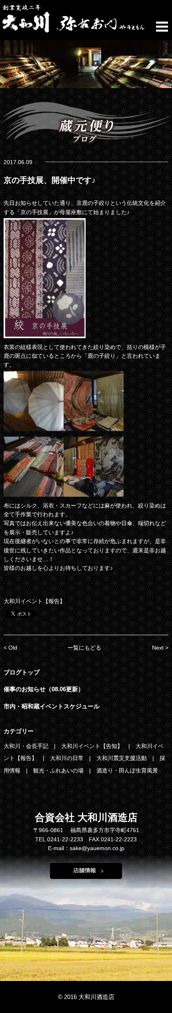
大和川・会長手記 (27, 746)
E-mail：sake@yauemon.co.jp (86, 848)
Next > (160, 647)
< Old (10, 647)
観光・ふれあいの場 (59, 770)
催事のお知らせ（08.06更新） (44, 689)
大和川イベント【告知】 (92, 746)
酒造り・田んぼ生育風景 (127, 770)
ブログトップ (22, 672)
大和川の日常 (67, 758)
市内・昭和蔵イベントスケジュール (52, 706)
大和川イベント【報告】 (34, 601)
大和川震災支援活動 (122, 758)
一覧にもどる (84, 647)
